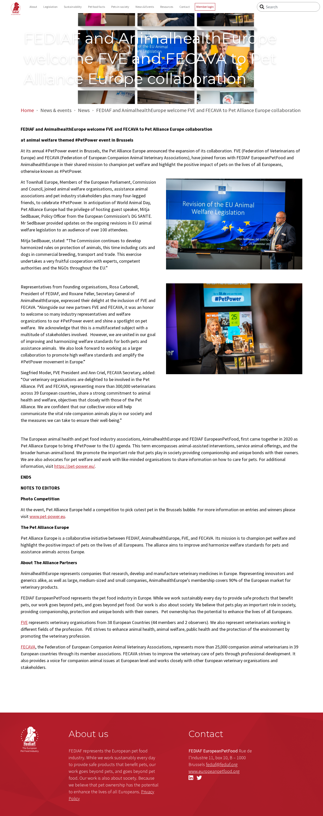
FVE (24, 622)
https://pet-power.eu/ (74, 466)
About (33, 7)
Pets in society (120, 7)
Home (27, 110)
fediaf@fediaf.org (221, 764)
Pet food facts (96, 7)
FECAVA (28, 647)
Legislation (50, 7)
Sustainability (73, 7)
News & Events (145, 7)
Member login (205, 7)
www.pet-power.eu (47, 516)
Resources (166, 7)
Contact (184, 7)
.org (214, 771)
